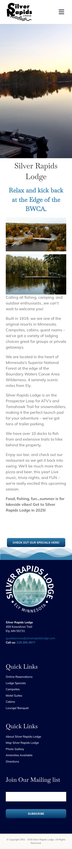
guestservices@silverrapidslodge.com (30, 638)
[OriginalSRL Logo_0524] (20, 3)
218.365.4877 (26, 642)
